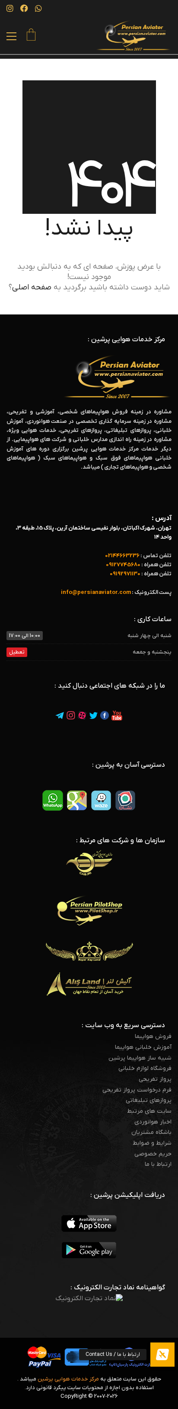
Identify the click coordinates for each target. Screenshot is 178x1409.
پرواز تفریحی (155, 1079)
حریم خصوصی (153, 1154)
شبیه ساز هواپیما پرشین (140, 1058)
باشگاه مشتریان (151, 1132)
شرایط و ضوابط (152, 1143)
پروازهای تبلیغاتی (149, 1100)
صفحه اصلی (31, 287)
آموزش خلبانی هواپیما (143, 1047)
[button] (11, 36)
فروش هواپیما (153, 1037)
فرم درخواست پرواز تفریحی (137, 1090)
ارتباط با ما (158, 1164)
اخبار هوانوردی (153, 1122)
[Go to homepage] (134, 35)
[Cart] (31, 36)
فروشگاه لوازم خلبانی (145, 1069)
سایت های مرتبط (149, 1111)
